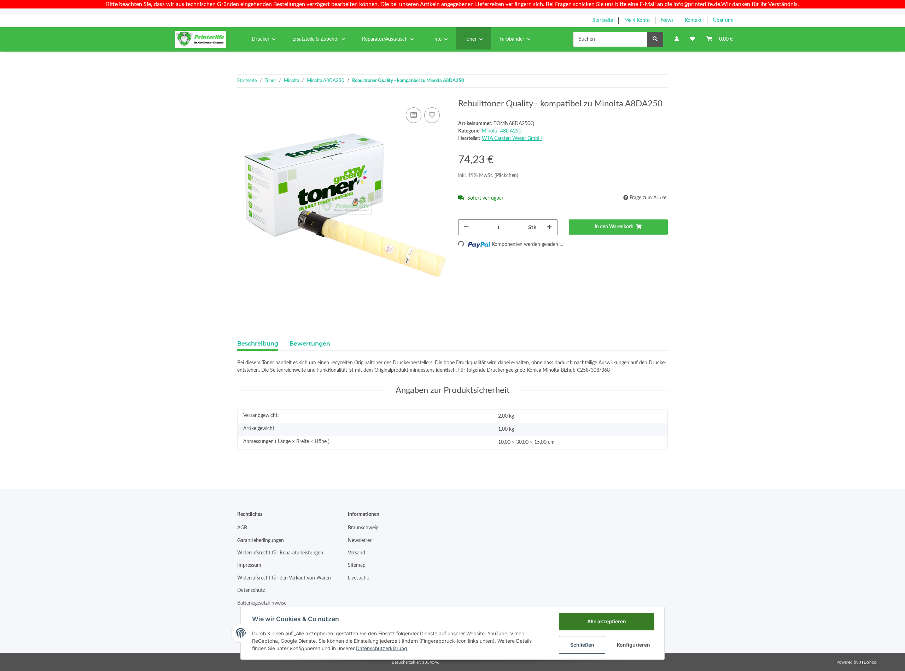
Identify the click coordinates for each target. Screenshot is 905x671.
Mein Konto (637, 20)
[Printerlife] (200, 39)
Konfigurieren (633, 645)
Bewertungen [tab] (310, 343)
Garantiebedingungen (260, 540)
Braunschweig (363, 527)
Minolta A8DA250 (501, 131)
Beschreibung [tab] (257, 343)
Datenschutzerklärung (381, 648)
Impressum (249, 565)
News (667, 20)
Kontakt (693, 20)
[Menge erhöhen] (549, 227)
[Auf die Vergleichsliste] (413, 115)
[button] (676, 39)
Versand (356, 553)
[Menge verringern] (466, 227)
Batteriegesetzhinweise (261, 603)
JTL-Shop (868, 662)
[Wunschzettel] (692, 39)
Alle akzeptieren (606, 621)
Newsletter (360, 540)
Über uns (723, 20)
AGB (242, 527)
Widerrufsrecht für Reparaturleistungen (280, 553)
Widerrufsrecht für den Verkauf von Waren (284, 578)
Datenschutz (251, 590)
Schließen (582, 645)
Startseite (602, 20)
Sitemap (357, 565)
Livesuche (358, 578)
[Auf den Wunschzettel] (432, 115)
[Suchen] (655, 39)
